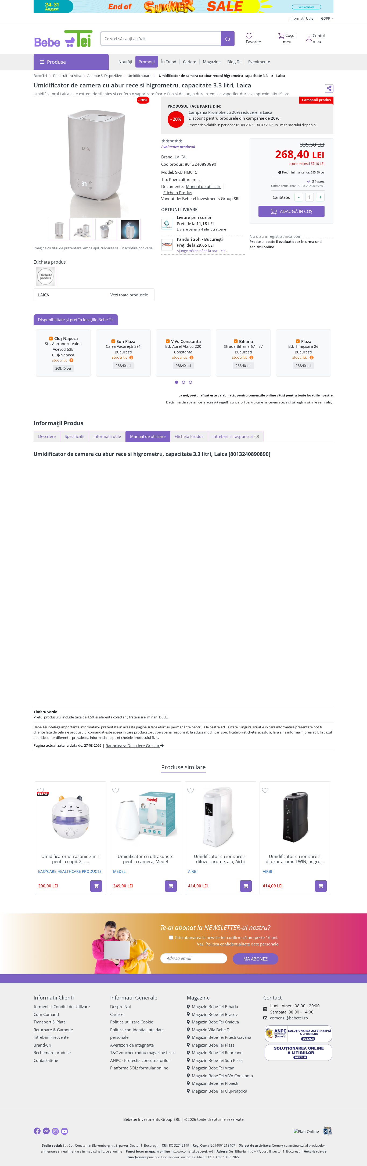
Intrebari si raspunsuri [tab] (236, 436)
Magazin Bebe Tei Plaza (213, 1045)
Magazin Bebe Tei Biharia (215, 1006)
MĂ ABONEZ (255, 959)
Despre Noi (120, 1006)
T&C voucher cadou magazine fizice (142, 1052)
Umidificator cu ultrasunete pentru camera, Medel (146, 859)
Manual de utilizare (203, 186)
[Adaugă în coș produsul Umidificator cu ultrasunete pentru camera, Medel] (171, 886)
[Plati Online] (306, 1131)
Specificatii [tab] (74, 436)
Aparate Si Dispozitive (104, 75)
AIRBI (192, 871)
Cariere (116, 1014)
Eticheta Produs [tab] (189, 436)
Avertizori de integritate (132, 1045)
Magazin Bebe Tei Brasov (215, 1014)
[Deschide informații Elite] (43, 794)
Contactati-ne (46, 1060)
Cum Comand (46, 1014)
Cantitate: (281, 197)
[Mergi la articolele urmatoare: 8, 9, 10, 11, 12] (190, 382)
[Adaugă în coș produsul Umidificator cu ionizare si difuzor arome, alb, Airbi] (246, 886)
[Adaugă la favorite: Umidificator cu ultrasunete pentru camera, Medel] (115, 790)
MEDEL (119, 871)
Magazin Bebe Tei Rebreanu (217, 1052)
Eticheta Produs (177, 192)
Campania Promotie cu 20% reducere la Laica (230, 112)
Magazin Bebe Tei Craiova (215, 1022)
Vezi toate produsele (129, 294)
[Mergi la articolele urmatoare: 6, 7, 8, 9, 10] (183, 382)
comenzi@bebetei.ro (289, 1017)
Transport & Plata (50, 1022)
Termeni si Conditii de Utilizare (62, 1006)
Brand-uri (42, 1045)
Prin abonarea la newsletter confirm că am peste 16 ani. (226, 937)
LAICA (180, 157)
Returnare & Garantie (53, 1029)
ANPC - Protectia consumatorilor (140, 1060)
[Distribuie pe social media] (329, 88)
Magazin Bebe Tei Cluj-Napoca (219, 1091)
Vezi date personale (237, 944)
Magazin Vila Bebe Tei (212, 1029)
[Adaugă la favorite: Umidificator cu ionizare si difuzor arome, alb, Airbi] (190, 790)
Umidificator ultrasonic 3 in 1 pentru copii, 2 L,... (70, 859)
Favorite (253, 41)
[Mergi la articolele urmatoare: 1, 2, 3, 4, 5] (176, 382)
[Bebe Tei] (64, 38)
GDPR (326, 18)
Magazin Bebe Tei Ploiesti (215, 1083)
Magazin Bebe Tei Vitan (213, 1068)
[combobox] (160, 38)
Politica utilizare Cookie (131, 1022)
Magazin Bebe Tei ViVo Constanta (222, 1075)
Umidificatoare (139, 75)
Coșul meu (289, 38)
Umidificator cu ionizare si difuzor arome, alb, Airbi (220, 859)
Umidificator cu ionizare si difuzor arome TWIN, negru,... (295, 859)
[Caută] (227, 38)
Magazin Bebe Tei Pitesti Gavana (221, 1037)
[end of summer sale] (183, 6)
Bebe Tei (40, 75)
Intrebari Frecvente (51, 1037)
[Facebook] (37, 1131)
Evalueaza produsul (178, 146)
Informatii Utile (301, 18)
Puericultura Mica (67, 75)
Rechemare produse (52, 1052)
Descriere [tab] (47, 436)
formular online (153, 1068)
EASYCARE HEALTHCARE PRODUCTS (70, 871)
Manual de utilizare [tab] (147, 436)
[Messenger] (46, 1131)
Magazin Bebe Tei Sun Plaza (217, 1060)
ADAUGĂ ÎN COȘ (295, 211)
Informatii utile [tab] (107, 436)
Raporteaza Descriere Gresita (133, 745)
